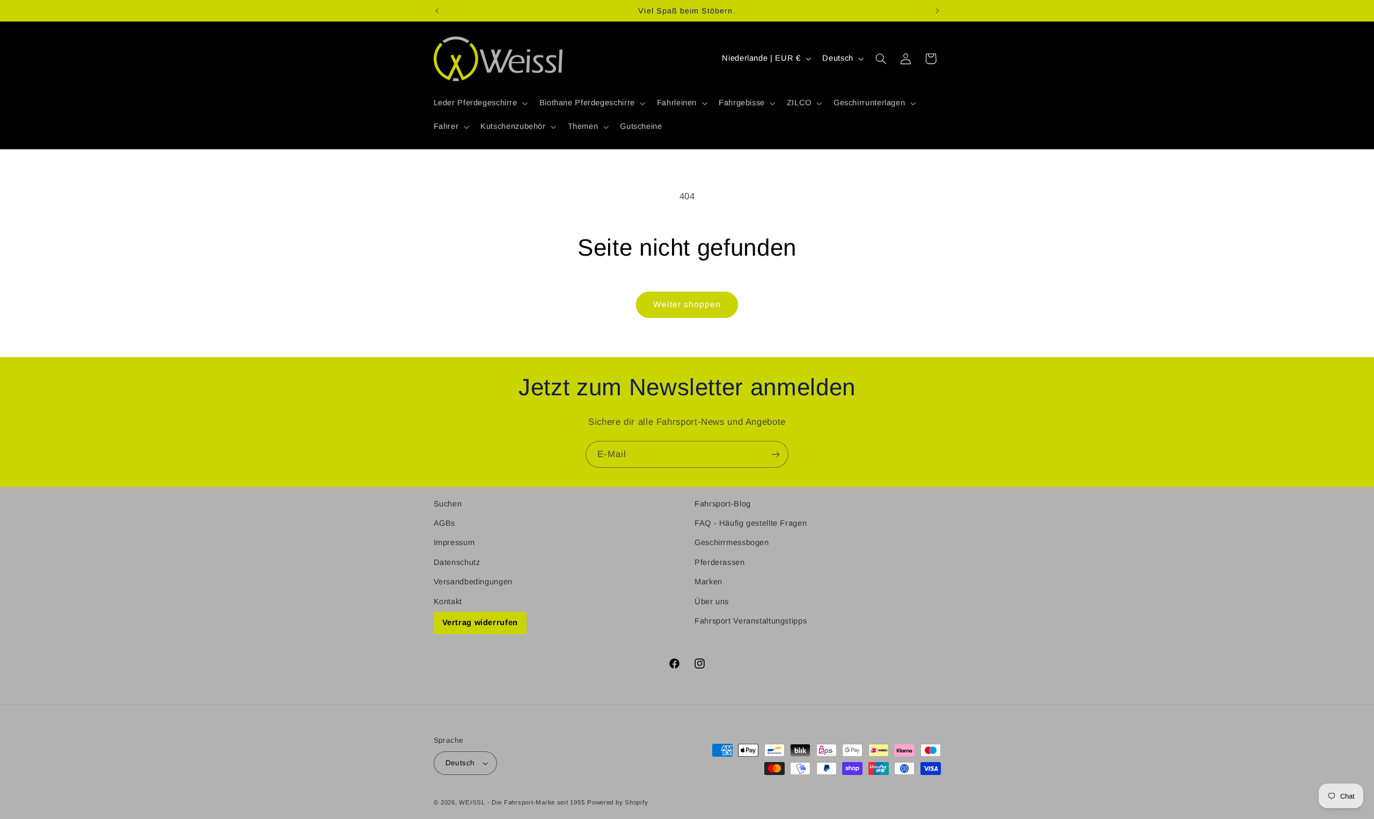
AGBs (445, 523)
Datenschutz (457, 562)
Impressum (454, 542)
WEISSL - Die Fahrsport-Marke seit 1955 (521, 802)
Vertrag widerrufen (480, 622)
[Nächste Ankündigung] (937, 10)
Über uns (712, 601)
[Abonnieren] (775, 454)
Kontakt (448, 601)
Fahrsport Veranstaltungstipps (751, 621)
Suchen (448, 503)
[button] (479, 103)
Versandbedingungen (473, 581)
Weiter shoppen (687, 304)
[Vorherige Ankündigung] (437, 10)
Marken (708, 581)
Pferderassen (720, 562)
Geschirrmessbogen (732, 542)
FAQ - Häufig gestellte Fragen (751, 523)
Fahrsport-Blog (723, 503)
